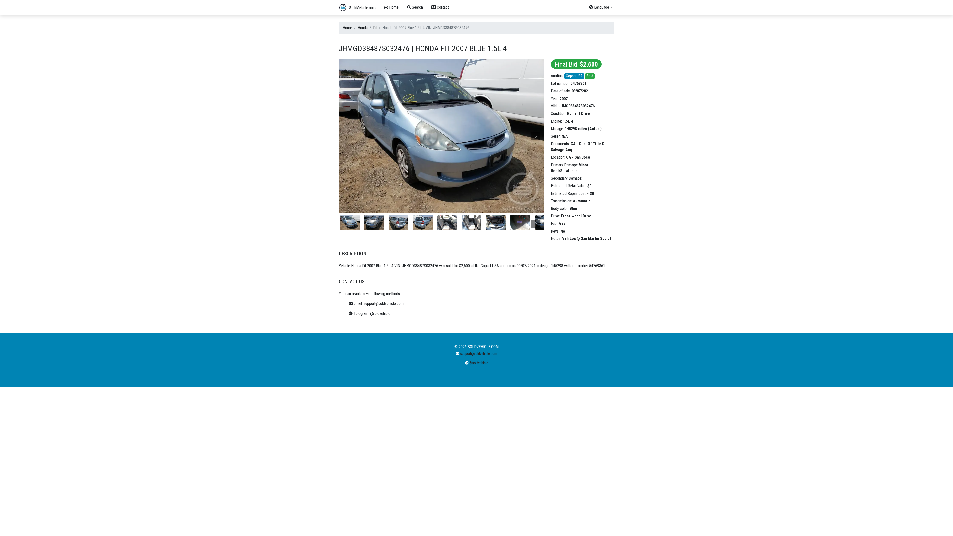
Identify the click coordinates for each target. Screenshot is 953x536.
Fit (375, 27)
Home (393, 7)
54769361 (578, 83)
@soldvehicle (380, 313)
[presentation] (535, 224)
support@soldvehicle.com (384, 303)
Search (417, 7)
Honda (363, 27)
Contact (442, 7)
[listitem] (350, 222)
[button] (535, 136)
